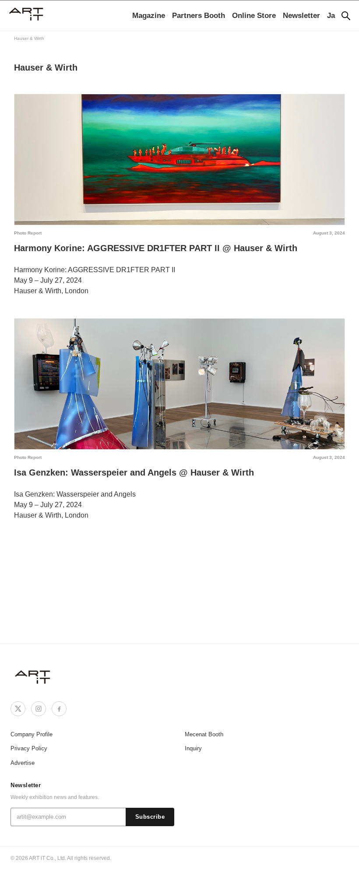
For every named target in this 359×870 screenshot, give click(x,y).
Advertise (23, 763)
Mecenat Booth (204, 734)
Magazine (148, 15)
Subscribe (150, 817)
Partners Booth (198, 15)
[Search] (345, 15)
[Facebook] (59, 708)
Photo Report (28, 233)
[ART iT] (33, 676)
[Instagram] (38, 708)
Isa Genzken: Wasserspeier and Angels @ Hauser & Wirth (134, 472)
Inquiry (193, 748)
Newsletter (301, 15)
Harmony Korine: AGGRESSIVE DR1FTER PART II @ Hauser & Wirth (155, 248)
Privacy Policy (29, 748)
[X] (18, 708)
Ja (331, 15)
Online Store (254, 15)
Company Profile (32, 734)
